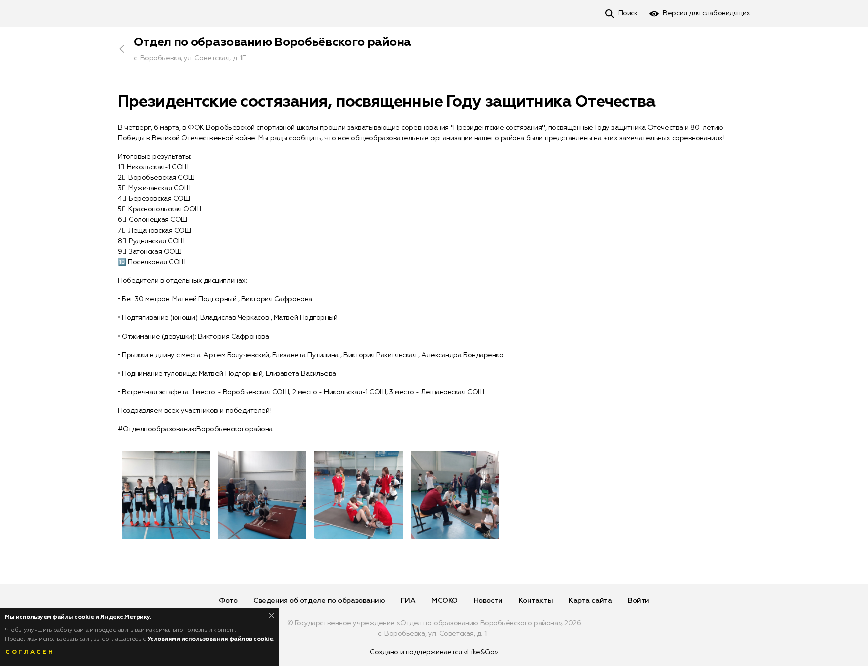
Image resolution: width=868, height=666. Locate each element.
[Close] (271, 615)
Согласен (29, 652)
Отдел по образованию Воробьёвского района (272, 42)
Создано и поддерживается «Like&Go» (434, 652)
